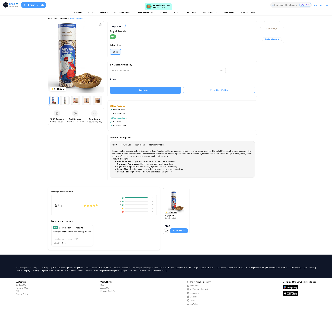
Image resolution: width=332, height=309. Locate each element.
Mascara (192, 268)
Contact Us (21, 285)
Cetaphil (73, 271)
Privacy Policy (22, 294)
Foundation (62, 268)
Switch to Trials (36, 5)
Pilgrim (124, 271)
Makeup (45, 268)
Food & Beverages (61, 18)
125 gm (115, 52)
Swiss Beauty (108, 271)
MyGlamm (296, 268)
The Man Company (23, 271)
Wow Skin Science (283, 268)
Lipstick (28, 268)
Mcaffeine (59, 271)
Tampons (36, 268)
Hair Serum (144, 268)
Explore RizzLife (107, 291)
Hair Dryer (116, 268)
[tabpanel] (182, 161)
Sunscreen (20, 268)
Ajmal (150, 271)
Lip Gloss (135, 268)
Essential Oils (259, 268)
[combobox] (291, 5)
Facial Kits (154, 268)
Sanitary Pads (182, 268)
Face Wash (72, 268)
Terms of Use (22, 288)
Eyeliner (163, 268)
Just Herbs (133, 271)
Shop (50, 18)
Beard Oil (249, 268)
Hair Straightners (105, 268)
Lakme (117, 271)
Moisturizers (83, 268)
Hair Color (211, 268)
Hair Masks (201, 268)
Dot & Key (35, 271)
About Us (104, 288)
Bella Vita (142, 271)
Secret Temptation (85, 271)
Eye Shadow (221, 268)
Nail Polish (171, 268)
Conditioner (232, 268)
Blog (102, 285)
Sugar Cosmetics (308, 268)
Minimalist (98, 271)
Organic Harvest (47, 271)
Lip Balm (53, 268)
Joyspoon (116, 26)
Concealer (126, 268)
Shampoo (93, 268)
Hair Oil (241, 268)
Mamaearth (270, 268)
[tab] (114, 144)
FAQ (17, 291)
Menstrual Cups (159, 271)
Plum (66, 271)
